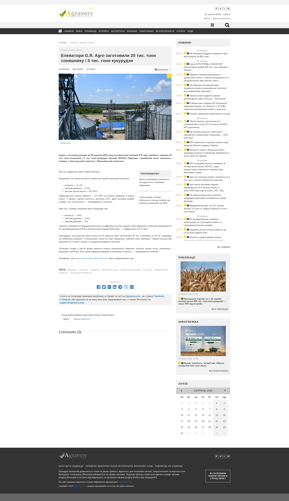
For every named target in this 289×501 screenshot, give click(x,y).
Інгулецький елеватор (80, 273)
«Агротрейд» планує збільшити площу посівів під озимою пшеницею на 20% (154, 200)
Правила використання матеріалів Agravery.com (119, 466)
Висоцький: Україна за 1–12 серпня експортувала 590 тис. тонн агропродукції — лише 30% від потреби (202, 301)
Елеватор (94, 269)
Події (190, 31)
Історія (181, 31)
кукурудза (71, 269)
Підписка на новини (168, 466)
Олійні (91, 69)
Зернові (78, 69)
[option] (115, 111)
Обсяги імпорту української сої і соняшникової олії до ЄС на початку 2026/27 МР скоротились (206, 124)
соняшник (83, 269)
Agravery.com (79, 486)
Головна (63, 42)
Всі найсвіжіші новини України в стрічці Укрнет (218, 476)
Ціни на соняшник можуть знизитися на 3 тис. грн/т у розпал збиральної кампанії (207, 178)
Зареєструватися (221, 18)
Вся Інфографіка (218, 371)
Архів (183, 383)
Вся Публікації (220, 309)
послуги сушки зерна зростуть (93, 258)
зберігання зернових (131, 269)
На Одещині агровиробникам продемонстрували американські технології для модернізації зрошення (205, 88)
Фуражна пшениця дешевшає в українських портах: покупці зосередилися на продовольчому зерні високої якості (206, 77)
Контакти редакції (71, 466)
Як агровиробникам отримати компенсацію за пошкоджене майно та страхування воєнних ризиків (203, 222)
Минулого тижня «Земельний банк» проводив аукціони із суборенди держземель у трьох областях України (207, 153)
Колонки (132, 31)
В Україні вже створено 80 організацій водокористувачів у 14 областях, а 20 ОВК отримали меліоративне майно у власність (205, 106)
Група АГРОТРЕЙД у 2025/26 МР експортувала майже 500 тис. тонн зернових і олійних (206, 67)
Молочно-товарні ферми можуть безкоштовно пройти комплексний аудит (204, 238)
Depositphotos (125, 482)
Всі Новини (223, 247)
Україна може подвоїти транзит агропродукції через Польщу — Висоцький (204, 97)
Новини (69, 31)
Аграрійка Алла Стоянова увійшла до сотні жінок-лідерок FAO (205, 231)
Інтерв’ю (104, 31)
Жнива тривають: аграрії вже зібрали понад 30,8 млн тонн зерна (201, 364)
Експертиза (118, 31)
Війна (79, 31)
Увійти (207, 18)
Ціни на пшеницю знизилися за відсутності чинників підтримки (154, 182)
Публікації (90, 31)
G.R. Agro (147, 269)
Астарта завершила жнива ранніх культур (209, 113)
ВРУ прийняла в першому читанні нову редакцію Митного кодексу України (206, 144)
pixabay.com (66, 143)
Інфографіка (147, 31)
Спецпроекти (166, 31)
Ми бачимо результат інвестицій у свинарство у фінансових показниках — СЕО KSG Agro (206, 135)
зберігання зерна (110, 269)
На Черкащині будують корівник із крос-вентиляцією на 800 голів (206, 55)
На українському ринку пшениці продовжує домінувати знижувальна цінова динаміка (205, 198)
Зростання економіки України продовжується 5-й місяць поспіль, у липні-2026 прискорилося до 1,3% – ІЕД (203, 187)
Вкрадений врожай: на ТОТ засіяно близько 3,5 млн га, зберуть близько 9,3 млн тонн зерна (205, 208)
